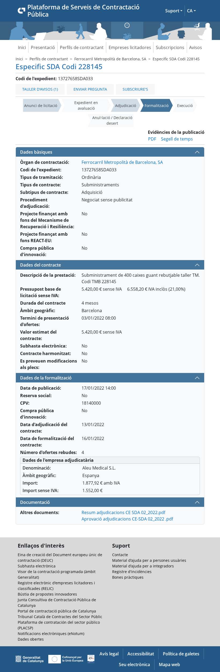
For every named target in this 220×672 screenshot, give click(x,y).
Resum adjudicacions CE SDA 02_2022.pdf (123, 512)
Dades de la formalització (46, 378)
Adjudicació (125, 105)
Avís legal (109, 654)
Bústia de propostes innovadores (47, 594)
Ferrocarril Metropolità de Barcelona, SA (110, 58)
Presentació (43, 47)
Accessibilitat (140, 654)
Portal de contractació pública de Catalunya (57, 611)
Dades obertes (31, 639)
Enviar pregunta (90, 89)
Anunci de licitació (40, 105)
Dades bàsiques (36, 152)
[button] (173, 11)
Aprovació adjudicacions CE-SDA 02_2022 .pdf (127, 519)
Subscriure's (135, 89)
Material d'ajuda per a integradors (143, 565)
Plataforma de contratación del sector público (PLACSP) (59, 625)
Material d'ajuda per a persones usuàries (149, 560)
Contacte (120, 554)
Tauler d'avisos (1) (40, 89)
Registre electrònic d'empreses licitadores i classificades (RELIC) (56, 585)
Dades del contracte (40, 265)
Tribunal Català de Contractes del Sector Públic (60, 616)
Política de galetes (181, 654)
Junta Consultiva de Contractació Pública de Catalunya (57, 602)
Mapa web (169, 664)
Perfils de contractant (82, 47)
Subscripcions (170, 47)
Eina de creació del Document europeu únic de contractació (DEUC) (60, 557)
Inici (22, 47)
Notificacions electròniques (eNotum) (51, 633)
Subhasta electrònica (37, 565)
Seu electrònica (134, 664)
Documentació (35, 502)
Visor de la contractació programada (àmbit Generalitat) (57, 574)
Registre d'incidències (132, 571)
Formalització (156, 105)
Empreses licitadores (130, 47)
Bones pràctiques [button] (128, 577)
